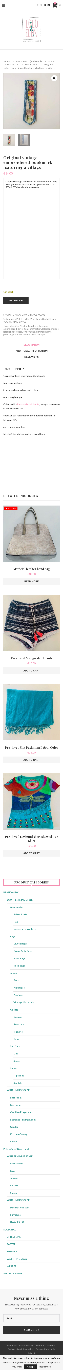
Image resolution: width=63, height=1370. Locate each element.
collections (42, 325)
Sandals (17, 1083)
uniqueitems (29, 334)
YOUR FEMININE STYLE (20, 899)
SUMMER (12, 1251)
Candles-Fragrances (21, 1112)
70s (21, 325)
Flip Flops (18, 1075)
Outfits (14, 1009)
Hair (15, 921)
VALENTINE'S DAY (17, 1258)
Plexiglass (19, 987)
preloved (17, 334)
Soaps (16, 1060)
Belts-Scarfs (20, 914)
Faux (16, 980)
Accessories (17, 906)
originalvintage (44, 331)
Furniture (15, 1214)
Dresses (18, 1016)
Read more (31, 581)
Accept (31, 1366)
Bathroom (16, 1097)
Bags (12, 936)
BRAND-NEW (10, 892)
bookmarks (30, 325)
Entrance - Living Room (23, 1119)
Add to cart (16, 300)
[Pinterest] (45, 5)
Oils (15, 1053)
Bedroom (15, 1105)
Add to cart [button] (31, 670)
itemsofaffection (32, 328)
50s (11, 325)
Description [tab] (31, 344)
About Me (11, 1345)
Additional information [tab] (32, 351)
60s (16, 325)
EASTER (11, 1244)
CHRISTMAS (14, 1236)
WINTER (11, 1266)
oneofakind (29, 331)
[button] (54, 78)
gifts (20, 328)
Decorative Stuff (19, 1207)
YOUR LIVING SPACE (14, 321)
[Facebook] (37, 5)
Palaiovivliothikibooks (28, 404)
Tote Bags (19, 965)
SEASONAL (9, 1229)
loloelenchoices (50, 328)
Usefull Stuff (31, 64)
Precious (18, 995)
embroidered (10, 328)
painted (7, 334)
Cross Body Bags (22, 951)
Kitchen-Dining (18, 1134)
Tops (16, 1038)
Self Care (15, 1046)
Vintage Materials (23, 1002)
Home (6, 61)
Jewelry (14, 973)
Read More (45, 1366)
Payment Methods (45, 1349)
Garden (14, 1126)
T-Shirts (18, 1031)
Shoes (13, 1068)
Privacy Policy (26, 1345)
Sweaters (18, 1024)
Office (13, 1141)
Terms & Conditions (46, 1345)
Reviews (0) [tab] (31, 357)
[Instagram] (41, 5)
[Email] (49, 5)
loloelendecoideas (12, 331)
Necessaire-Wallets (24, 929)
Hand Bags (19, 958)
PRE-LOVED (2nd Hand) (29, 61)
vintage (41, 334)
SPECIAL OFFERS (12, 1273)
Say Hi (31, 1352)
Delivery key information (20, 1349)
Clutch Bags (20, 943)
